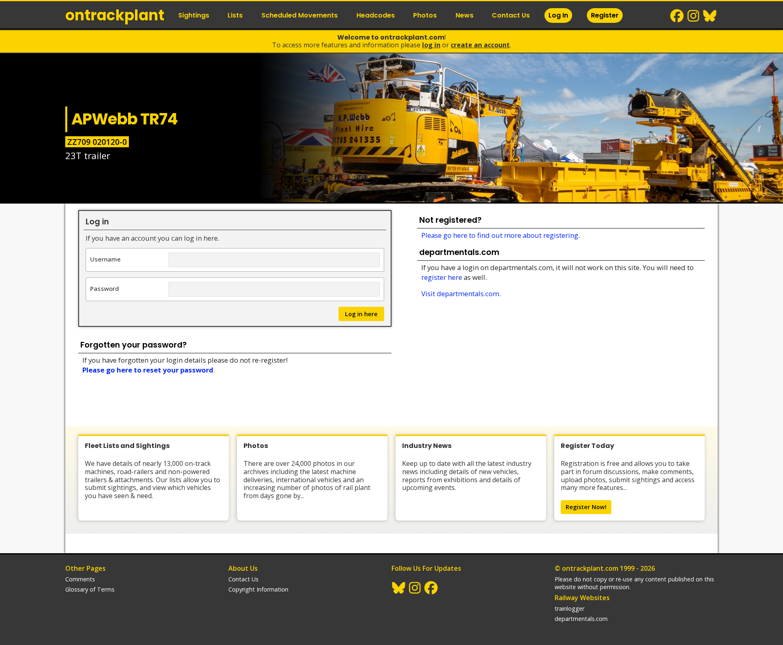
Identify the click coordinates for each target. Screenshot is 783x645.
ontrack (114, 15)
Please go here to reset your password (147, 370)
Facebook (677, 16)
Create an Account (480, 44)
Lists (235, 15)
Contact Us (511, 15)
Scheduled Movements (299, 15)
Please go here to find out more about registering (499, 235)
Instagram (693, 16)
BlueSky (710, 16)
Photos (425, 15)
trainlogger (569, 608)
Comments (80, 579)
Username (105, 259)
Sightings (193, 15)
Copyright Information (258, 589)
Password (104, 288)
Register (605, 15)
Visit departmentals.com (460, 293)
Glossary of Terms (90, 589)
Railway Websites (582, 597)
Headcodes (375, 15)
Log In (558, 15)
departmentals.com (581, 619)
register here (441, 277)
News (464, 15)
